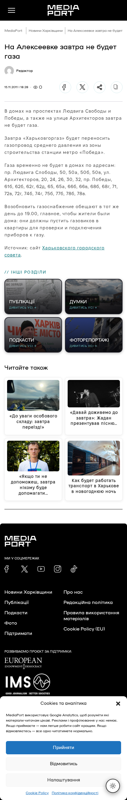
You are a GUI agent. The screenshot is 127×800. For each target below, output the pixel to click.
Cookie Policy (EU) (84, 629)
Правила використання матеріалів (91, 615)
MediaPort (13, 30)
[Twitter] (82, 87)
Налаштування (63, 780)
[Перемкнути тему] (113, 786)
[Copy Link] (117, 87)
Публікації (16, 602)
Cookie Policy (37, 793)
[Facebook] (65, 87)
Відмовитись (63, 764)
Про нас (73, 592)
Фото (10, 623)
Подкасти (15, 612)
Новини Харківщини (46, 30)
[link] (8, 569)
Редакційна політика (88, 602)
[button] (118, 704)
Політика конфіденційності (75, 793)
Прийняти (63, 747)
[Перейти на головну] (63, 10)
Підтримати (18, 633)
